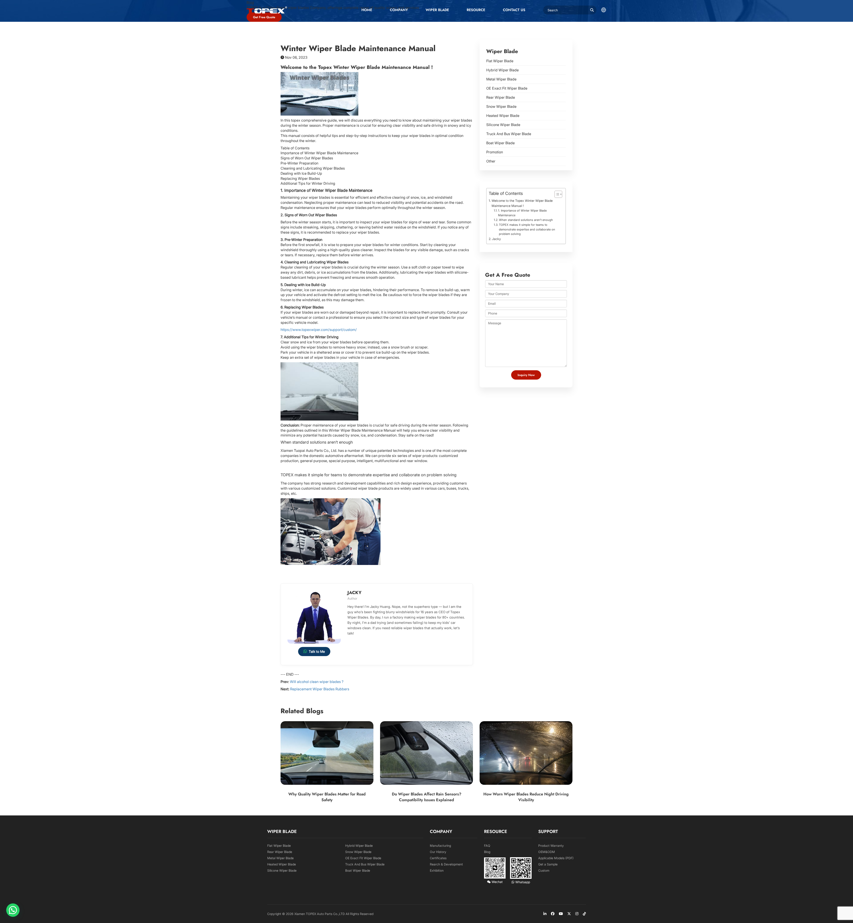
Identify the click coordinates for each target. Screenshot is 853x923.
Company (399, 9)
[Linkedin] (544, 913)
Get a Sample (548, 864)
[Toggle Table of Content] (556, 194)
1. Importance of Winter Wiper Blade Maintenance (522, 213)
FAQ (487, 845)
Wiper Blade (437, 9)
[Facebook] (552, 913)
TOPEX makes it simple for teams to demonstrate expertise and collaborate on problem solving (527, 229)
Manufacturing (440, 845)
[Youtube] (561, 913)
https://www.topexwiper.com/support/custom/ (319, 329)
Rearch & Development (446, 864)
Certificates (438, 858)
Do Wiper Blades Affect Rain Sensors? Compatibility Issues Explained (426, 797)
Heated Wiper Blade (502, 115)
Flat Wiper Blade (499, 61)
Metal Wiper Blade (501, 79)
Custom (543, 870)
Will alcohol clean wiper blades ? (316, 681)
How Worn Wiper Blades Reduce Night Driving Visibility (526, 797)
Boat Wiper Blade (500, 143)
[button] (13, 910)
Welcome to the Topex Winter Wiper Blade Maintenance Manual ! (522, 203)
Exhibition (437, 870)
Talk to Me (317, 651)
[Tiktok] (584, 913)
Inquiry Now (526, 375)
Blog (487, 852)
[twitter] (569, 913)
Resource (476, 9)
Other (490, 161)
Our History (438, 852)
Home (366, 9)
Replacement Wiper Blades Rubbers (319, 689)
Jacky (496, 239)
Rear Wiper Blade (500, 97)
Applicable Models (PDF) (556, 858)
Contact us (514, 9)
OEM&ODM (546, 852)
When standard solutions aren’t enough (526, 220)
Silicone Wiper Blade (503, 124)
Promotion (494, 152)
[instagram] (576, 913)
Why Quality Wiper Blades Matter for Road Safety (327, 797)
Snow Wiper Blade (501, 106)
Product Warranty (551, 845)
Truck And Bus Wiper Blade (508, 134)
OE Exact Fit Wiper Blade (506, 88)
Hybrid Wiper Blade (502, 70)
